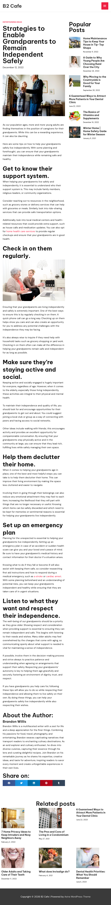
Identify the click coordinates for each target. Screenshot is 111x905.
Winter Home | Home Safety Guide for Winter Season (95, 131)
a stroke (38, 576)
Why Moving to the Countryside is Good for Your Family (94, 81)
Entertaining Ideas (12, 22)
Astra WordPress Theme (77, 896)
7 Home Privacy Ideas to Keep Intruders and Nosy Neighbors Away (16, 835)
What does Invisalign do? (54, 871)
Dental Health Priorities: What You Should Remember (90, 874)
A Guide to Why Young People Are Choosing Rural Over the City (94, 62)
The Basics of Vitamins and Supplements (91, 115)
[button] (9, 783)
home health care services (20, 231)
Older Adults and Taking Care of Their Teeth (16, 873)
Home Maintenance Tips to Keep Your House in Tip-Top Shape (95, 43)
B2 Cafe (12, 6)
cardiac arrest (53, 576)
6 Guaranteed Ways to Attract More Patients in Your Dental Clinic (87, 99)
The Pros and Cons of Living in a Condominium (53, 833)
